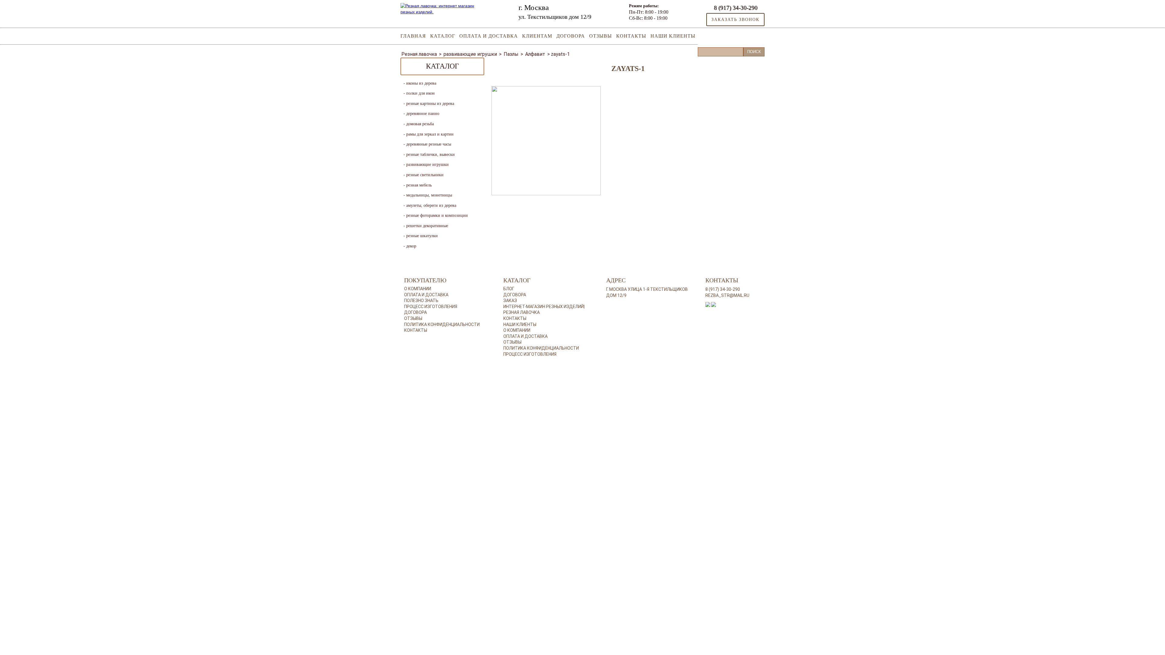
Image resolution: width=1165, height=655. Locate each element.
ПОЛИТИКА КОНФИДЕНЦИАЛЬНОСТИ (541, 348)
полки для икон (420, 93)
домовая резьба (420, 124)
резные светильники (425, 175)
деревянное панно (422, 113)
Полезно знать (421, 300)
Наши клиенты (672, 36)
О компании (417, 288)
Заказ (510, 300)
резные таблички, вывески (430, 154)
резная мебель (419, 185)
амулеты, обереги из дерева (431, 205)
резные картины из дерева (430, 103)
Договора (570, 36)
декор (411, 246)
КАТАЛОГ (442, 36)
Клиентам (537, 36)
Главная (413, 36)
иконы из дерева (421, 83)
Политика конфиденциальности (442, 324)
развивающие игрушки (427, 164)
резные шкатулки (422, 235)
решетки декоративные (427, 225)
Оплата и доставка (488, 36)
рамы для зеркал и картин (430, 134)
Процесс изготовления (430, 306)
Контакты (631, 36)
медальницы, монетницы (429, 195)
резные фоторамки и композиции (437, 215)
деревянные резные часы (428, 144)
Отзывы (600, 36)
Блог (508, 288)
